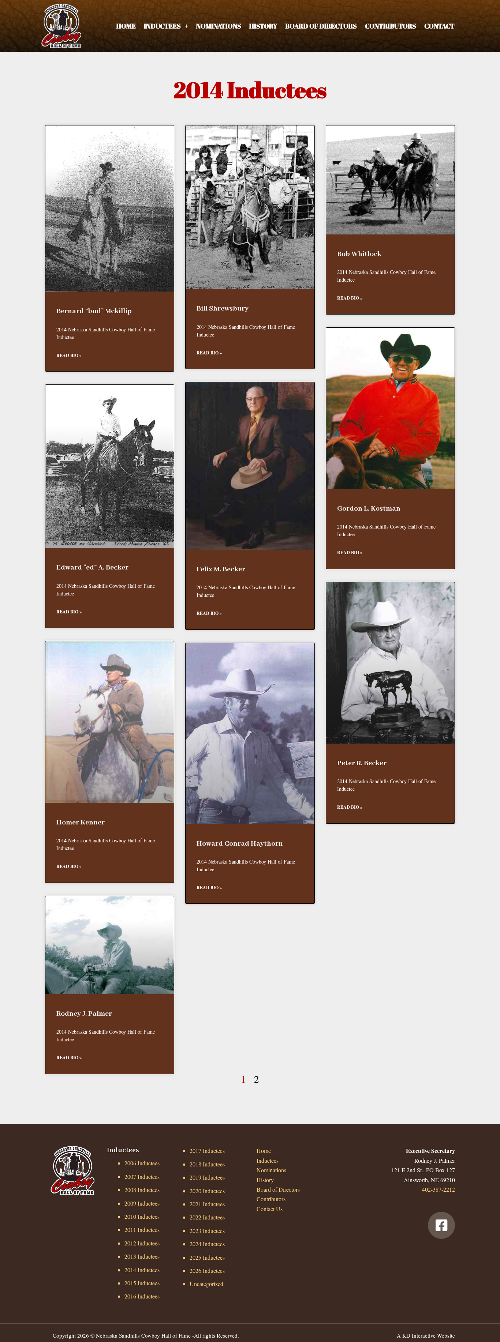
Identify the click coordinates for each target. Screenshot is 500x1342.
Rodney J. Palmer (84, 1013)
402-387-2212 (438, 1189)
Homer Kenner (80, 822)
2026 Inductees (207, 1270)
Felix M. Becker (221, 569)
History (263, 26)
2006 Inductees (142, 1163)
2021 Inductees (207, 1204)
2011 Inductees (142, 1229)
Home (126, 26)
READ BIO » (69, 355)
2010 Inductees (142, 1216)
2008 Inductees (142, 1189)
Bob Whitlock (359, 254)
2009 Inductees (142, 1203)
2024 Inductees (207, 1244)
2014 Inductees (142, 1270)
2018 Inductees (207, 1164)
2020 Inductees (207, 1191)
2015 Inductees (142, 1283)
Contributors (390, 26)
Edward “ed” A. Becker (92, 567)
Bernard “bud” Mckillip (94, 311)
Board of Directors (321, 26)
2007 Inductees (142, 1176)
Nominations (218, 26)
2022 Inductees (207, 1217)
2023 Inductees (207, 1230)
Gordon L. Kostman (368, 508)
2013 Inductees (142, 1256)
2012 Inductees (142, 1243)
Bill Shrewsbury (223, 308)
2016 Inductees (142, 1296)
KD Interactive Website (428, 1335)
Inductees (162, 26)
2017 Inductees (207, 1150)
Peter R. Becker (362, 763)
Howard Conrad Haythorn (240, 843)
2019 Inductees (207, 1177)
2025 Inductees (207, 1257)
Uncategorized (206, 1284)
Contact (439, 26)
